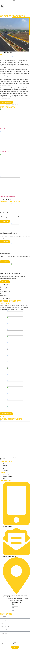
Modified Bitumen (4, 174)
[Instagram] (2, 458)
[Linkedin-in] (4, 458)
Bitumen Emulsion (4, 128)
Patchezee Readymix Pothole (7, 196)
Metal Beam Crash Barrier (6, 151)
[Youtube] (3, 458)
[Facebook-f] (0, 458)
